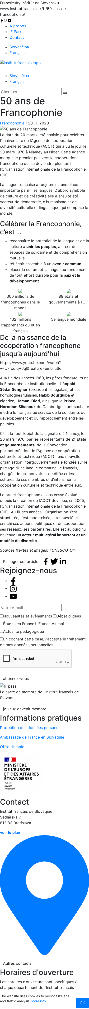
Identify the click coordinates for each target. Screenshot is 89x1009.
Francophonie (12, 123)
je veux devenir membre (24, 708)
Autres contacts (17, 963)
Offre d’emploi (12, 746)
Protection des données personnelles (33, 727)
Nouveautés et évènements (27, 616)
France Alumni (51, 623)
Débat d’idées (68, 616)
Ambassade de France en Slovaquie (32, 737)
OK (82, 1002)
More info (38, 1001)
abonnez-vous (16, 678)
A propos (17, 25)
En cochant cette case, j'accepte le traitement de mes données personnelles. (43, 642)
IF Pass (15, 31)
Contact (16, 37)
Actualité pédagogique (23, 631)
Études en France (18, 623)
